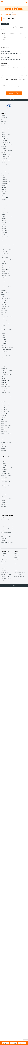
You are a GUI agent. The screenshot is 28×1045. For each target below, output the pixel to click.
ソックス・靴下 (4, 252)
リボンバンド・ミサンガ (6, 404)
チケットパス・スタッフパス (8, 261)
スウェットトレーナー (6, 223)
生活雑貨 (3, 510)
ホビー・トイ (4, 503)
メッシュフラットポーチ (6, 364)
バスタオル (3, 292)
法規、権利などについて (6, 583)
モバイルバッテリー (5, 370)
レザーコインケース (5, 417)
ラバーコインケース (5, 389)
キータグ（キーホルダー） (7, 166)
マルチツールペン (5, 349)
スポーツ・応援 (4, 487)
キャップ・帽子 (4, 164)
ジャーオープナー (5, 208)
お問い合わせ (17, 564)
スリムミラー (4, 248)
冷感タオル (3, 457)
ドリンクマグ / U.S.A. (6, 276)
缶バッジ (3, 429)
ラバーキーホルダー (5, 385)
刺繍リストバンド (5, 444)
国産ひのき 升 (4, 438)
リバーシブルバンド (5, 400)
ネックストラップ (5, 286)
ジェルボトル (4, 202)
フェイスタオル (4, 305)
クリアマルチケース (5, 185)
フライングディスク (5, 314)
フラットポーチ (4, 316)
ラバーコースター (5, 387)
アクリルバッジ (4, 135)
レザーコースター (5, 414)
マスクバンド (4, 345)
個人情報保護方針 (9, 108)
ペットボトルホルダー (6, 326)
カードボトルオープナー (6, 156)
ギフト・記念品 (4, 478)
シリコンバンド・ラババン (7, 217)
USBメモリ (3, 120)
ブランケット (4, 318)
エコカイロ (3, 147)
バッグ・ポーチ (4, 495)
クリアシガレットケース (6, 170)
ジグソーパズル (4, 206)
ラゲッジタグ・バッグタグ (7, 379)
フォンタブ (3, 307)
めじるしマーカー (5, 362)
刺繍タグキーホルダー (6, 442)
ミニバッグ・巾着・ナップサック (9, 351)
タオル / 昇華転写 (5, 259)
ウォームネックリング (6, 145)
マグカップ (3, 339)
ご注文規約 (3, 579)
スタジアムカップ (5, 227)
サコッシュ (3, 196)
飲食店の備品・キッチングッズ (8, 551)
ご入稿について (4, 564)
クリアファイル (4, 175)
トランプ (3, 267)
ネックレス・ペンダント (6, 288)
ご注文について (4, 562)
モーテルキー (4, 368)
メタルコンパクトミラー (6, 360)
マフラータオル (4, 347)
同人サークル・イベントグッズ (8, 544)
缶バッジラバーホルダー (6, 431)
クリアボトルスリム (5, 183)
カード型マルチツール (6, 154)
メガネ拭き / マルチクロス (7, 353)
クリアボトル (4, 179)
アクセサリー (4, 470)
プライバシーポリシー (19, 585)
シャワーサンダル (5, 213)
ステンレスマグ (4, 234)
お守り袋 (3, 151)
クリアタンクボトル (5, 173)
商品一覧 (6, 1043)
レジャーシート (4, 421)
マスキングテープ (5, 341)
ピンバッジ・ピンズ (5, 303)
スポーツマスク (4, 240)
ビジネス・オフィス (5, 497)
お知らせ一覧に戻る (13, 93)
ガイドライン (23, 1043)
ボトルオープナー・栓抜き (7, 332)
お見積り (14, 1043)
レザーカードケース (5, 410)
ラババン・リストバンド (6, 506)
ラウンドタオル (4, 377)
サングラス (3, 200)
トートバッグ (4, 265)
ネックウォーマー (5, 284)
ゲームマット (4, 189)
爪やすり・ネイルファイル (7, 448)
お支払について (4, 566)
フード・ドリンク (5, 499)
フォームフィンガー (5, 309)
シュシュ (3, 215)
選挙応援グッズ (4, 549)
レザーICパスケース (5, 408)
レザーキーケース (5, 412)
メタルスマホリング (5, 358)
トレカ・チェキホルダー (6, 278)
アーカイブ (16, 577)
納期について (4, 568)
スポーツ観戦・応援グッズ (7, 540)
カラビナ (3, 162)
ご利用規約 (3, 577)
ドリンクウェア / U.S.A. (6, 269)
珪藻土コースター (5, 436)
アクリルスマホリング (6, 133)
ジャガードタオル (5, 210)
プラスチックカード (5, 311)
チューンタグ (4, 263)
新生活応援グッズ (5, 546)
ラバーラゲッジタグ (5, 396)
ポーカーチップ (4, 330)
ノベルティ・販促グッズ (6, 542)
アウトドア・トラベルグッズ (8, 534)
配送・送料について (5, 570)
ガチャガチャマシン (5, 589)
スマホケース (4, 242)
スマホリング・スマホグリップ (8, 246)
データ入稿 (16, 568)
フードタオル (4, 322)
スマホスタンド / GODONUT (8, 244)
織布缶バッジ (4, 427)
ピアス (2, 299)
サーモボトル (4, 194)
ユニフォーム (4, 372)
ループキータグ (4, 406)
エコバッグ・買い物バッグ (7, 149)
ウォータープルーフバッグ (7, 143)
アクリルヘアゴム (5, 137)
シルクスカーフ (4, 221)
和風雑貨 (3, 508)
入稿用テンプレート (18, 566)
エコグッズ (3, 472)
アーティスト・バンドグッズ (8, 532)
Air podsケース (4, 114)
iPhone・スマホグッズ (6, 528)
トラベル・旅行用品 (5, 493)
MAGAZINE (16, 579)
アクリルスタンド (5, 130)
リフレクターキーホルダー (7, 402)
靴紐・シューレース (5, 433)
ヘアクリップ (4, 324)
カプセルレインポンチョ (6, 160)
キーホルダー (4, 476)
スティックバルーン (5, 231)
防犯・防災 (3, 514)
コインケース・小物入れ (6, 480)
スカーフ (3, 225)
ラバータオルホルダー (6, 391)
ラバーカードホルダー (6, 381)
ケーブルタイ (4, 187)
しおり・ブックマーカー (6, 204)
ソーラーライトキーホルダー (8, 250)
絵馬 (2, 425)
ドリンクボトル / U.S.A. (6, 274)
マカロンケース (4, 337)
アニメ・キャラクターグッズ (8, 536)
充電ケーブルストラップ (6, 440)
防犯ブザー (3, 454)
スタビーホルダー (5, 229)
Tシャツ (3, 118)
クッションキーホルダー (6, 168)
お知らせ (16, 570)
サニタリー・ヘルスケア (6, 482)
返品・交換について (5, 573)
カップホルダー (4, 158)
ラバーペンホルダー (5, 393)
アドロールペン (4, 139)
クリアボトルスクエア (6, 181)
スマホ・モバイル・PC (6, 489)
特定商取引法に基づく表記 (20, 587)
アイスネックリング (5, 122)
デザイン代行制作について (7, 587)
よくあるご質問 (4, 575)
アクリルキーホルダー (6, 126)
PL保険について (5, 581)
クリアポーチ (4, 177)
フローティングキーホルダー (8, 320)
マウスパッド (4, 335)
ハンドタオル (4, 297)
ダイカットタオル (5, 255)
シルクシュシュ (4, 219)
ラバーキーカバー (5, 383)
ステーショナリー (5, 484)
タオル (2, 257)
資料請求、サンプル (5, 585)
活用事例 (16, 573)
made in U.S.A (4, 530)
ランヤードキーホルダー (6, 398)
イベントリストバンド (6, 141)
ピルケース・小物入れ (6, 301)
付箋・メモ (3, 452)
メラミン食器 (4, 366)
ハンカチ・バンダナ (5, 295)
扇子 (2, 446)
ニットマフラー (4, 280)
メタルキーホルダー (5, 356)
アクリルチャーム (5, 128)
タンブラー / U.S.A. (5, 271)
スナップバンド (4, 236)
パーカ (2, 290)
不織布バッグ (4, 450)
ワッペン (3, 423)
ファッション (4, 501)
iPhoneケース (4, 116)
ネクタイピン (4, 282)
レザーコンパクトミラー (6, 419)
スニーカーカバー (5, 238)
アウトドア (3, 468)
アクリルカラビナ (5, 124)
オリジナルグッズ (5, 538)
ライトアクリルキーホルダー (8, 375)
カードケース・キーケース (7, 474)
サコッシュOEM (5, 198)
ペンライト (3, 328)
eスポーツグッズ (5, 525)
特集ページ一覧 (17, 575)
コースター (3, 191)
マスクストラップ (5, 343)
